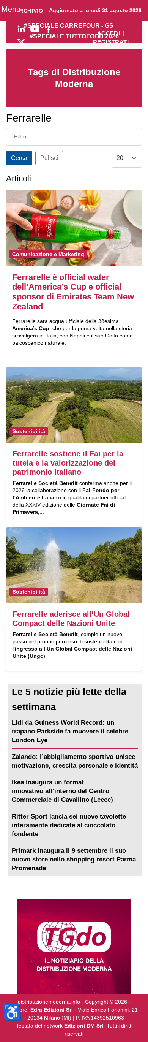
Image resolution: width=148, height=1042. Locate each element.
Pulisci (49, 158)
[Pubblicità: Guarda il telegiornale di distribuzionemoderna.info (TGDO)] (74, 946)
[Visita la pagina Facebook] (48, 28)
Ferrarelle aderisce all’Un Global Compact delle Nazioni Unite (71, 618)
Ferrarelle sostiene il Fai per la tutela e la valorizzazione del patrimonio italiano (68, 463)
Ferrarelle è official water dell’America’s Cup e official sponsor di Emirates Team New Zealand (73, 292)
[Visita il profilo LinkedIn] (21, 28)
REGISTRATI (111, 42)
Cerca (19, 158)
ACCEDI (108, 33)
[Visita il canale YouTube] (34, 28)
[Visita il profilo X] (21, 42)
